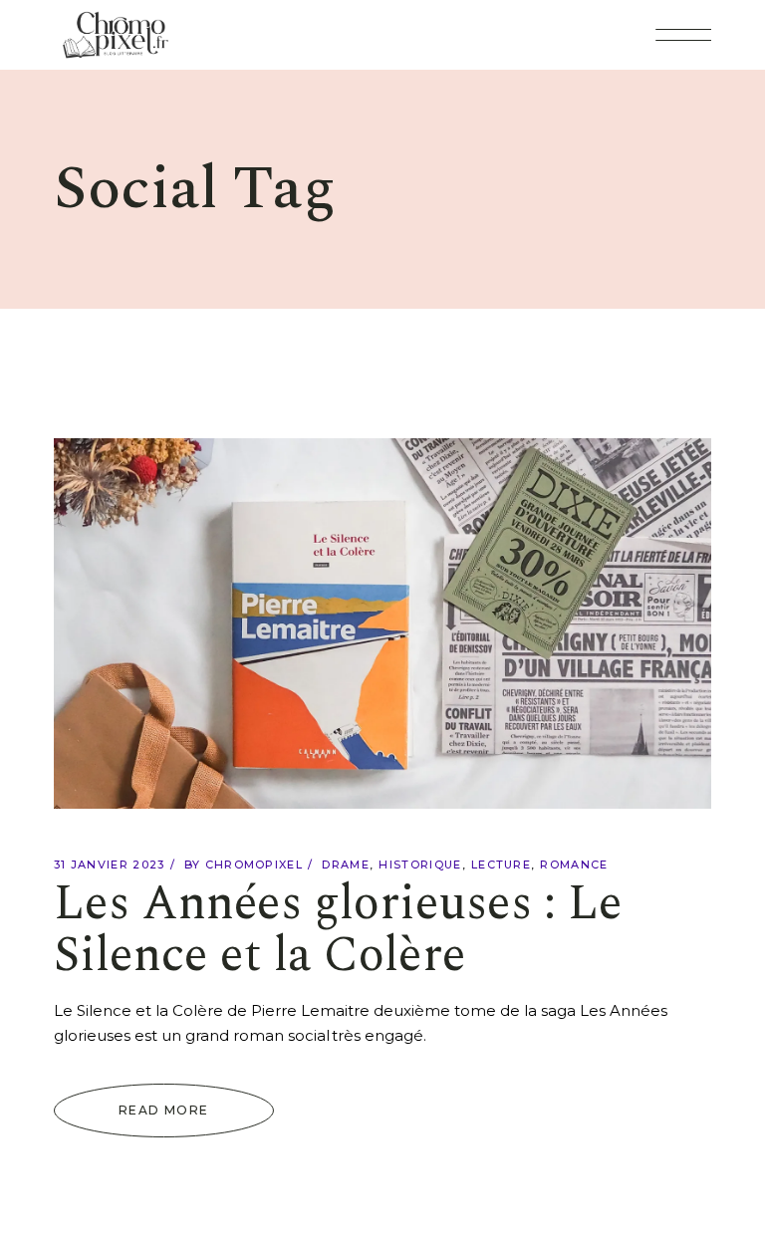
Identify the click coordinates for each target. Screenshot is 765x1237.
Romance (574, 864)
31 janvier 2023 (109, 864)
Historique (420, 864)
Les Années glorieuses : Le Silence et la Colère (338, 929)
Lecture (501, 864)
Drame (346, 864)
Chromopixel (254, 864)
